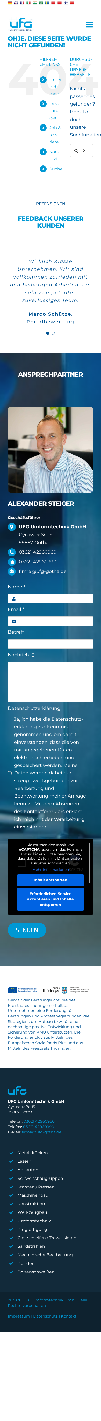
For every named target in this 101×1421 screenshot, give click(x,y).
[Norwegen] (59, 3)
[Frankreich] (22, 3)
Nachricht (21, 655)
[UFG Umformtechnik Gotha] (21, 24)
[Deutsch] (10, 3)
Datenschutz (45, 1316)
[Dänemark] (53, 3)
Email (16, 609)
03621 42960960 (39, 1121)
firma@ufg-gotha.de (41, 1131)
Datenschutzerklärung (34, 708)
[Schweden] (47, 3)
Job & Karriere (55, 134)
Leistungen (54, 110)
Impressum (19, 1316)
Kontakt (68, 1316)
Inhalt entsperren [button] (50, 880)
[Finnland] (66, 3)
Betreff (16, 632)
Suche (56, 169)
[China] (72, 3)
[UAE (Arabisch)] (41, 3)
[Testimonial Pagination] (47, 333)
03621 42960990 (38, 1126)
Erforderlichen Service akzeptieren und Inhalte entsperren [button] (50, 899)
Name (16, 587)
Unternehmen (56, 86)
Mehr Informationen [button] (50, 870)
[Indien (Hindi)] (35, 3)
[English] (16, 3)
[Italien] (28, 3)
